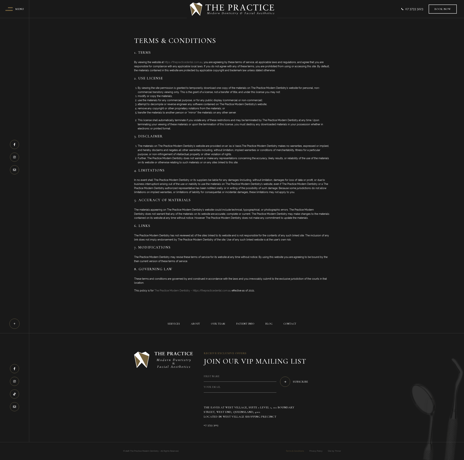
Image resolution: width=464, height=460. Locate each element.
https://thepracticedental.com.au (183, 62)
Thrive (338, 451)
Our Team (218, 323)
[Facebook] (14, 144)
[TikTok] (14, 394)
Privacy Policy (315, 451)
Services (174, 323)
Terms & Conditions (295, 451)
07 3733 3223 (414, 9)
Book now (442, 9)
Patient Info (245, 323)
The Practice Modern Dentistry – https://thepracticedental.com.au (192, 290)
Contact (289, 323)
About (195, 323)
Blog (269, 323)
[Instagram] (14, 157)
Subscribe (300, 381)
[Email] (14, 169)
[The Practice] (232, 9)
